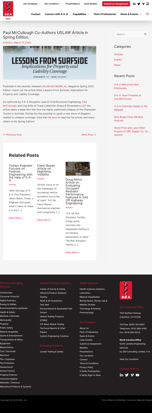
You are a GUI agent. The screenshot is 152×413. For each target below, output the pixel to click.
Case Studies (86, 340)
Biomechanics (6, 347)
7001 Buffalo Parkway (130, 313)
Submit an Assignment (90, 343)
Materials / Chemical (10, 382)
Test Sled (44, 304)
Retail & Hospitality (9, 331)
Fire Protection (7, 363)
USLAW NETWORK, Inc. (55, 86)
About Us (84, 328)
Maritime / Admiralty (9, 316)
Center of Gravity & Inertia (52, 289)
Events (118, 59)
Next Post (89, 134)
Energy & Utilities (8, 304)
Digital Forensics (8, 300)
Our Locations (86, 355)
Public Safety (6, 327)
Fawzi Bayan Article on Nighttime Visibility (46, 170)
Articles (7, 42)
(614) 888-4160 (139, 328)
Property (4, 324)
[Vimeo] (143, 4)
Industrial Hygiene (9, 378)
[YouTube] (147, 4)
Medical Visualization (90, 297)
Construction (6, 292)
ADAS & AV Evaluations (51, 300)
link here (52, 117)
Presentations (86, 351)
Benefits (84, 347)
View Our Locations (129, 359)
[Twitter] (138, 4)
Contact (83, 359)
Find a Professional (89, 332)
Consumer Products (9, 296)
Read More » (16, 217)
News (117, 64)
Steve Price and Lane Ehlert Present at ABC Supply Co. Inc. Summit (131, 131)
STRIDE (43, 320)
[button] (38, 4)
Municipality (6, 320)
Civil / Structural (7, 351)
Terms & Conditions (89, 363)
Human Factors (7, 371)
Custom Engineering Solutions (54, 336)
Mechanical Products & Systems (15, 386)
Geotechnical (6, 367)
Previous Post (12, 134)
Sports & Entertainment (11, 335)
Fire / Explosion (7, 359)
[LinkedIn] (134, 4)
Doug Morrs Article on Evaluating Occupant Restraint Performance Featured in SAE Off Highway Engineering (77, 191)
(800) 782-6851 (137, 324)
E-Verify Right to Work (90, 375)
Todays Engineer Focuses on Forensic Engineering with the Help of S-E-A (21, 173)
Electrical (4, 355)
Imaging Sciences (8, 374)
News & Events (87, 336)
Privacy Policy (86, 367)
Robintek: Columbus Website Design (134, 400)
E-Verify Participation (90, 371)
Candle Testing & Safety (51, 351)
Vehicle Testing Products (52, 316)
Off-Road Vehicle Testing (52, 324)
